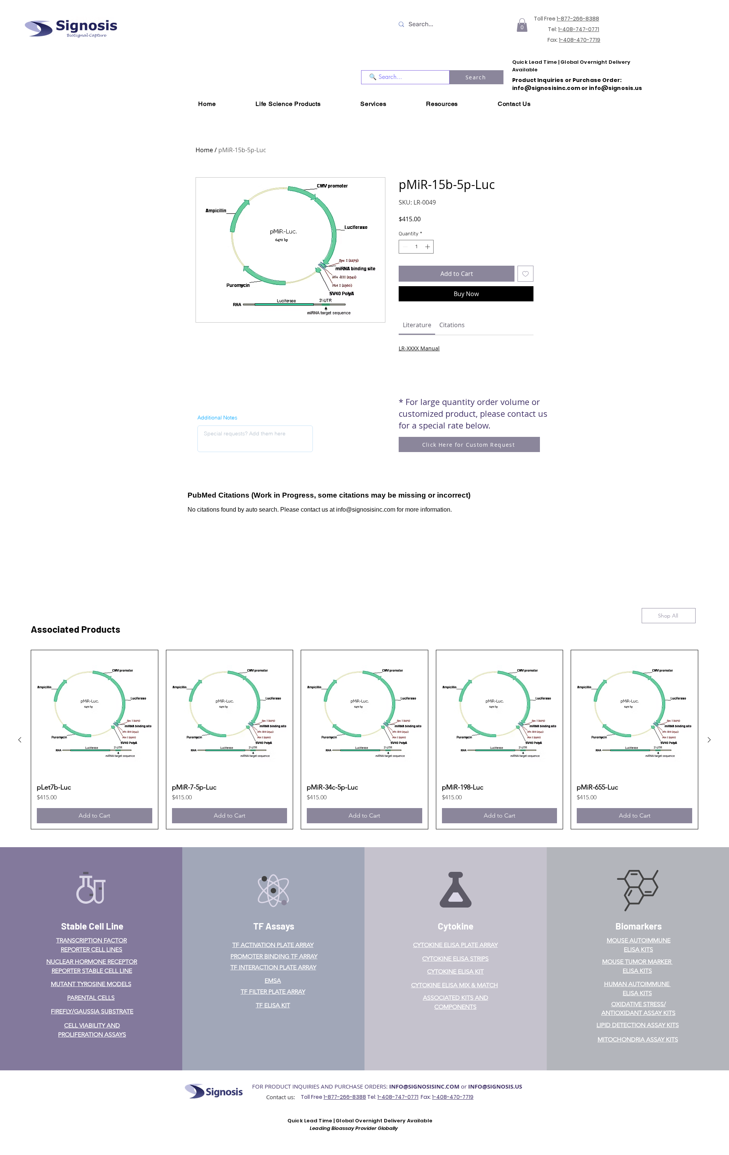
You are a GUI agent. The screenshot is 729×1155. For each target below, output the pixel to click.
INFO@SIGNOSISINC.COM (424, 1086)
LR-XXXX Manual (419, 348)
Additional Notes (217, 417)
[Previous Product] (19, 739)
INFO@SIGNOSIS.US (495, 1086)
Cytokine (455, 925)
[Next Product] (709, 739)
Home (204, 150)
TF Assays (273, 925)
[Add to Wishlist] (525, 274)
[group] (364, 739)
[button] (522, 25)
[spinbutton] (416, 246)
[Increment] (428, 246)
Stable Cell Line (92, 925)
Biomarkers (638, 925)
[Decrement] (404, 246)
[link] (417, 325)
